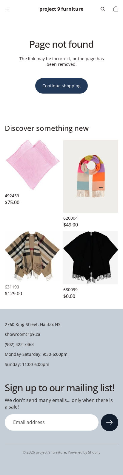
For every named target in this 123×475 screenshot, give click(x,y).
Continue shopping (61, 86)
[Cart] (115, 8)
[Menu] (7, 9)
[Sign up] (109, 422)
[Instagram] (66, 465)
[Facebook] (56, 465)
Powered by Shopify (84, 452)
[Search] (102, 8)
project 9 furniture (51, 452)
